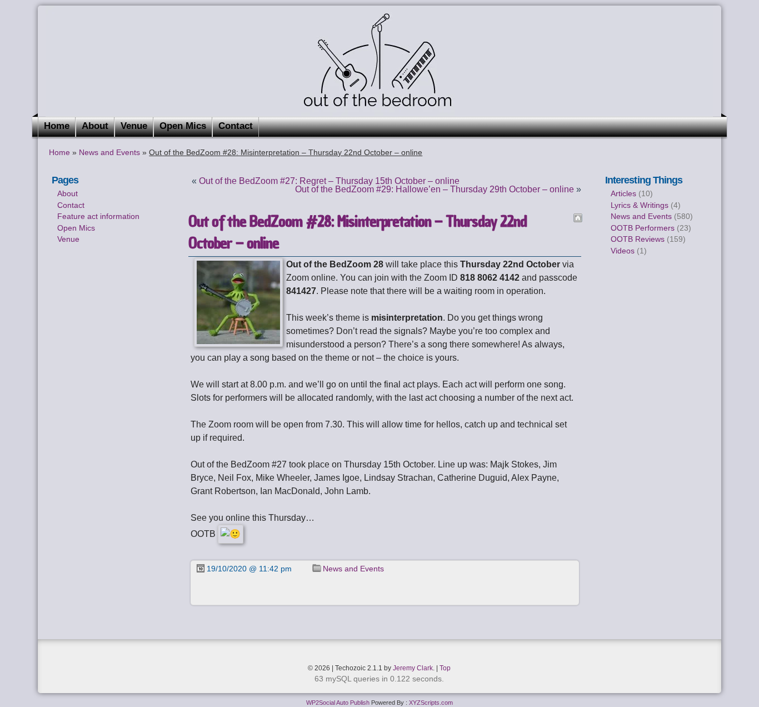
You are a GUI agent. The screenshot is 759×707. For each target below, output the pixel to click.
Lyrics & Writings (639, 205)
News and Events (109, 152)
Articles (623, 193)
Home (56, 126)
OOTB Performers (643, 227)
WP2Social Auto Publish (337, 702)
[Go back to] (577, 217)
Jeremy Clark (413, 668)
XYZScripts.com (431, 702)
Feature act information (98, 216)
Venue (134, 126)
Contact (235, 126)
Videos (623, 250)
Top (445, 668)
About (95, 126)
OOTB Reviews (638, 239)
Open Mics (182, 126)
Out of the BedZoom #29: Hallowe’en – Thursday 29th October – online (434, 189)
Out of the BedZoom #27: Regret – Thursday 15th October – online (329, 181)
